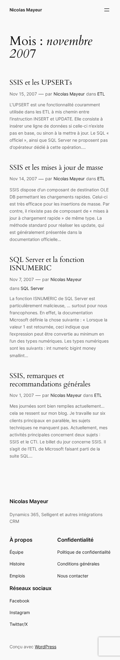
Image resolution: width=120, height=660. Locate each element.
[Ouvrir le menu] (106, 10)
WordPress (45, 646)
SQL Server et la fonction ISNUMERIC (47, 263)
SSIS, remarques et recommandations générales (50, 380)
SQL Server (32, 288)
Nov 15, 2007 (23, 93)
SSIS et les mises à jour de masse (56, 167)
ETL (101, 93)
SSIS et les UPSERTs (41, 82)
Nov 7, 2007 (22, 279)
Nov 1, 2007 (22, 395)
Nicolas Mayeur (26, 9)
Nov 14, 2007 (23, 178)
